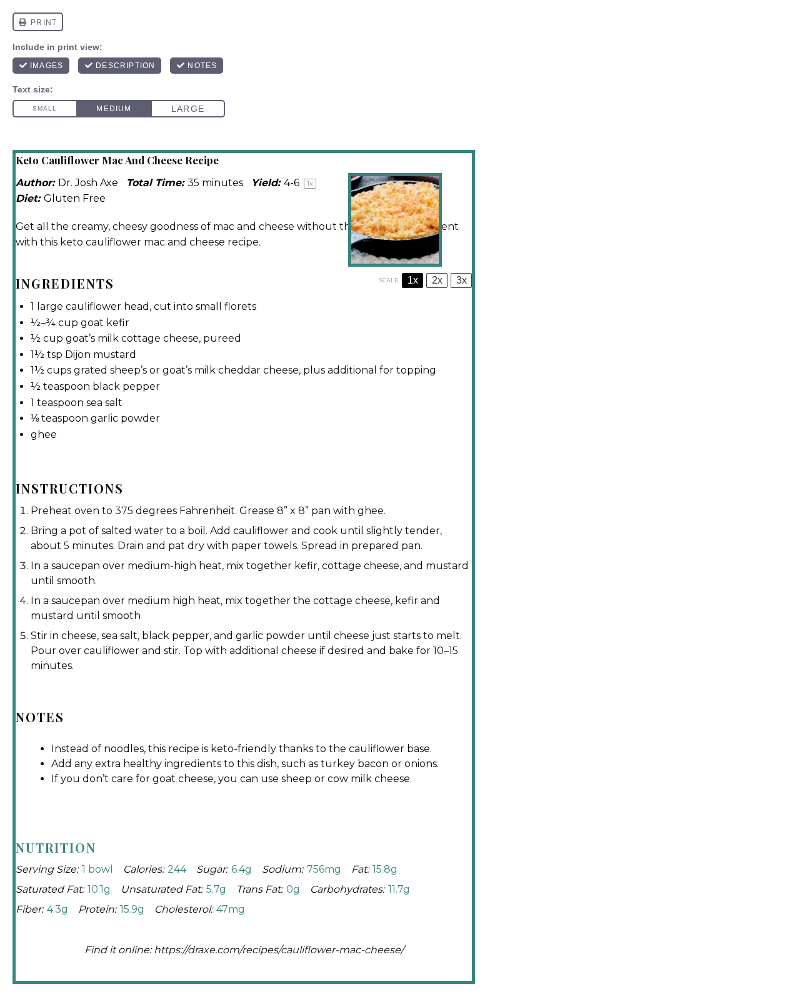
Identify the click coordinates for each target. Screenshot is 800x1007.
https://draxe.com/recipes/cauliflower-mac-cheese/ (279, 950)
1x (413, 280)
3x (461, 280)
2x (437, 280)
